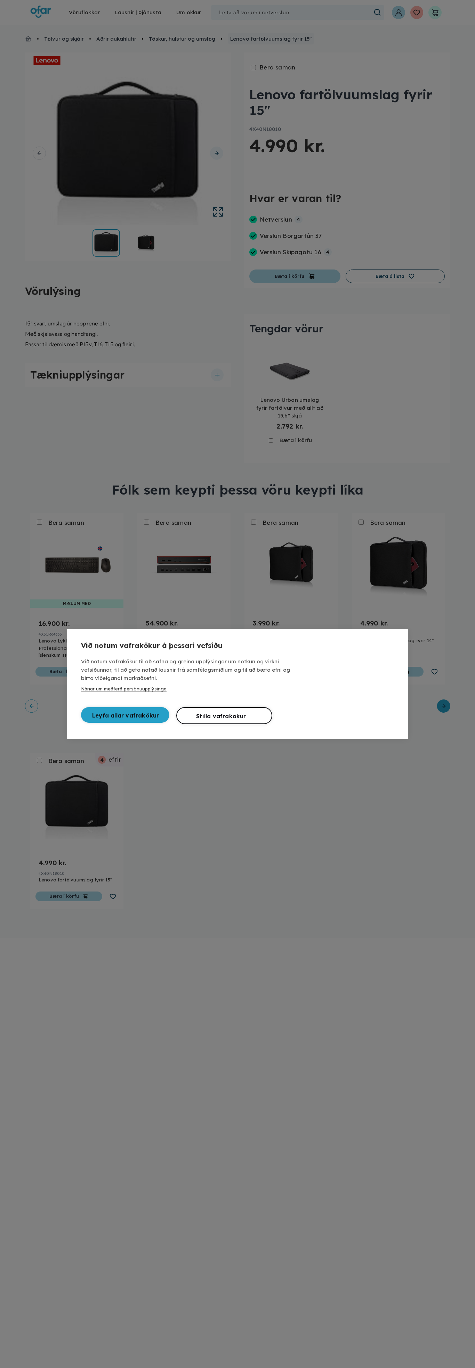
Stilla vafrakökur (221, 716)
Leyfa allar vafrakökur (125, 715)
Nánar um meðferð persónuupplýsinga (124, 688)
